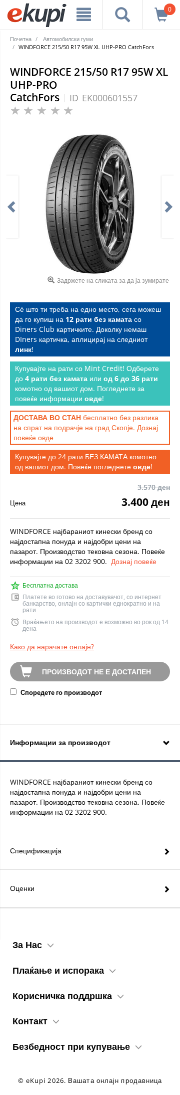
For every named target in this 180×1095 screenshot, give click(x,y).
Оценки (22, 888)
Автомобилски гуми (68, 39)
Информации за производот (60, 742)
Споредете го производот (60, 692)
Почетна (21, 39)
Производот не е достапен (96, 671)
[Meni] (83, 14)
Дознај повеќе (133, 561)
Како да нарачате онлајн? (52, 646)
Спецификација (36, 850)
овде (46, 437)
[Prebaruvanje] (122, 14)
